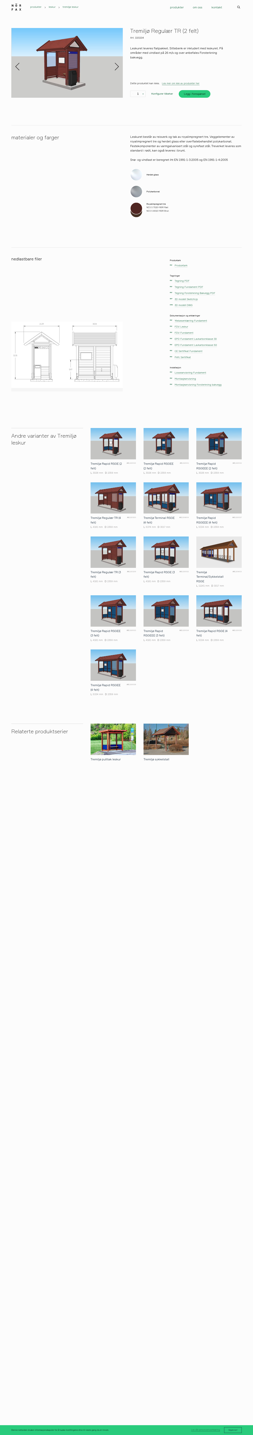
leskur (52, 7)
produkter (35, 7)
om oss (197, 7)
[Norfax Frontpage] (16, 6)
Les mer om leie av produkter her (180, 83)
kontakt (217, 7)
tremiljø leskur (71, 7)
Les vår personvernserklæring (205, 1430)
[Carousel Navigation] (67, 63)
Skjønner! (232, 1430)
